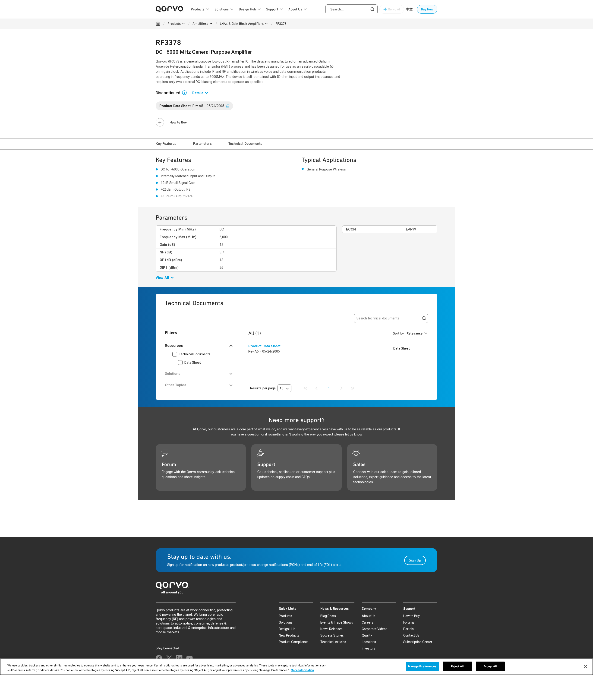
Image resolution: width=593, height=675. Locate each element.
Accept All (490, 666)
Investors (368, 648)
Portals (408, 629)
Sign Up (415, 560)
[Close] (585, 666)
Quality (367, 635)
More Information (302, 670)
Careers (367, 622)
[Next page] (341, 388)
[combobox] (351, 9)
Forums (408, 622)
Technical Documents (245, 143)
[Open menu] (183, 23)
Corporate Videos (374, 629)
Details (197, 93)
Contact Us (411, 635)
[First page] (305, 388)
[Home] (158, 23)
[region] (296, 667)
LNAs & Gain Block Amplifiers (242, 24)
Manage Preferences (422, 666)
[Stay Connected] (159, 658)
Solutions (286, 622)
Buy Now (427, 9)
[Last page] (352, 388)
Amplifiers (200, 24)
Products (174, 24)
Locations (369, 642)
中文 (409, 9)
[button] (186, 92)
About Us (368, 616)
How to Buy (178, 122)
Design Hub (287, 629)
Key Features (166, 143)
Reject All (457, 666)
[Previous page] (316, 388)
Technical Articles (333, 642)
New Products (289, 635)
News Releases (331, 629)
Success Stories (332, 635)
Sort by (408, 333)
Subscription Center (417, 642)
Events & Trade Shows (336, 622)
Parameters (202, 143)
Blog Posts (328, 616)
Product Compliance (294, 642)
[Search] (424, 318)
